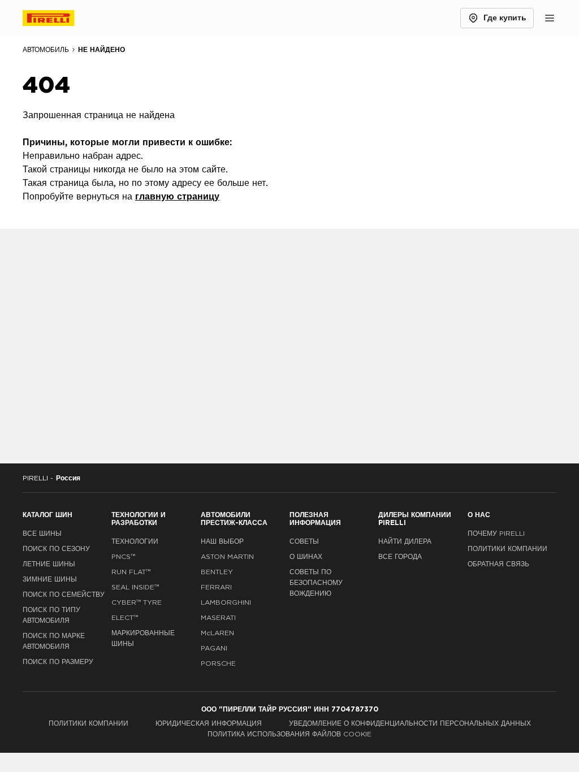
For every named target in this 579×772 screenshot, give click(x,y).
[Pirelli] (59, 18)
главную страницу (177, 196)
